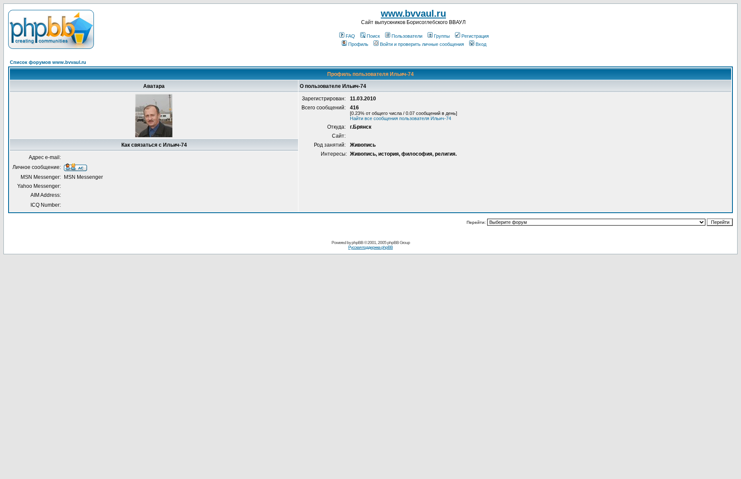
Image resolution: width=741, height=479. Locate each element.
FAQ (350, 36)
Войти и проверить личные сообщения (422, 44)
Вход (481, 44)
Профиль (358, 44)
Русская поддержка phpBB (370, 247)
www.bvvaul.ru (413, 13)
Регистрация (475, 36)
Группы (442, 36)
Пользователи (407, 36)
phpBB (357, 242)
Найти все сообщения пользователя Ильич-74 (400, 118)
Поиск (373, 36)
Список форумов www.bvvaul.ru (48, 62)
